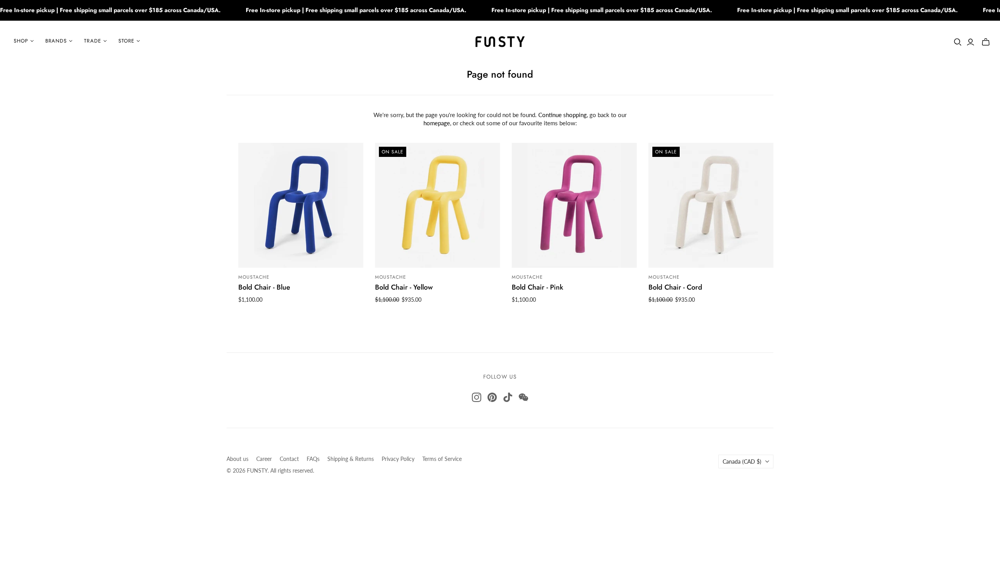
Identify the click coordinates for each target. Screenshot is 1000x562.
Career (264, 458)
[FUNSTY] (500, 40)
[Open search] (958, 42)
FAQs (313, 458)
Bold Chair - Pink (537, 287)
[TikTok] (507, 397)
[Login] (970, 42)
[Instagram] (476, 397)
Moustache (254, 277)
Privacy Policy (398, 458)
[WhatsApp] (523, 397)
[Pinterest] (492, 397)
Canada (742, 461)
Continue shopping (562, 114)
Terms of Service (442, 458)
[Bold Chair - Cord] (710, 205)
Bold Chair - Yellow (404, 287)
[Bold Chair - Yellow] (437, 205)
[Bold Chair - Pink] (574, 205)
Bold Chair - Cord (675, 287)
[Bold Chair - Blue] (300, 205)
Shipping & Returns (350, 458)
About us (237, 458)
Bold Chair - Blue (264, 287)
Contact (289, 458)
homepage (436, 122)
